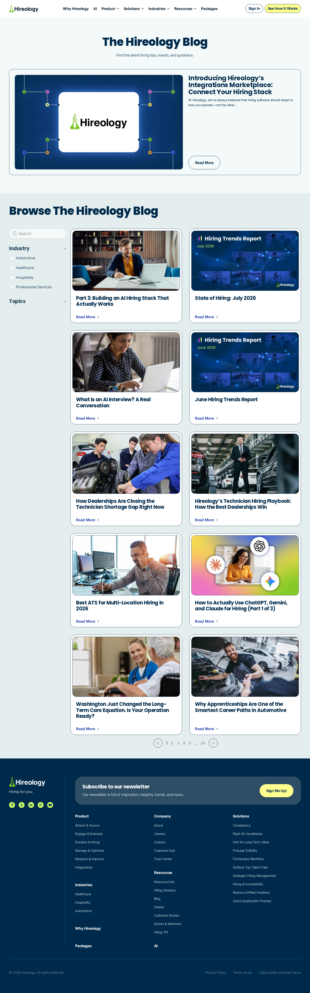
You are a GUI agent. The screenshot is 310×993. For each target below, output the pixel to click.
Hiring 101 (161, 932)
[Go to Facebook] (12, 805)
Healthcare (83, 894)
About (158, 825)
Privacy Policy (215, 972)
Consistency (242, 825)
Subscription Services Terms (280, 972)
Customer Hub (164, 850)
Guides (159, 907)
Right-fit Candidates (247, 834)
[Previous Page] (157, 743)
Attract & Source (87, 825)
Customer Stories (166, 915)
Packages (209, 8)
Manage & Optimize (89, 850)
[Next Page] (213, 743)
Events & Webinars (167, 924)
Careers (159, 834)
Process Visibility (245, 850)
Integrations (83, 867)
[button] (110, 8)
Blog (157, 898)
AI (95, 8)
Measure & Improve (89, 859)
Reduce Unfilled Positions (251, 892)
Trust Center (163, 859)
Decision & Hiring (87, 842)
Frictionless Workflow (248, 859)
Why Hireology (76, 8)
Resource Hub (164, 882)
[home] (24, 9)
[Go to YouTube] (50, 805)
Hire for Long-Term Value (251, 842)
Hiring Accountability (248, 884)
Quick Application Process (252, 901)
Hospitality (82, 902)
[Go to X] (22, 805)
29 (203, 743)
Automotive (83, 911)
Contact (160, 842)
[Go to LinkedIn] (31, 805)
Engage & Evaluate (89, 834)
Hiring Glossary (165, 890)
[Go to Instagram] (41, 805)
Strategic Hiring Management (254, 876)
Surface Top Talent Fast (250, 867)
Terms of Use (242, 972)
